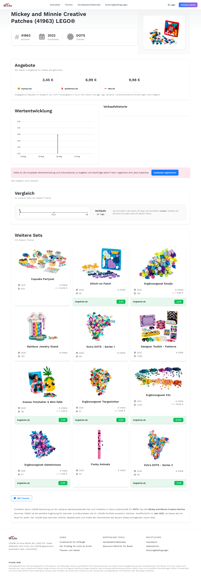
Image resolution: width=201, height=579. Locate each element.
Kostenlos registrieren (165, 172)
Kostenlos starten (188, 5)
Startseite (55, 5)
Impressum (151, 542)
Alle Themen (23, 498)
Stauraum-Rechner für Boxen (118, 546)
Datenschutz (152, 546)
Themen (69, 5)
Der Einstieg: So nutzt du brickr (76, 546)
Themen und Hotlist (70, 550)
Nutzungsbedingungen (116, 5)
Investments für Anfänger (72, 542)
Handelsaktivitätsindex (89, 5)
